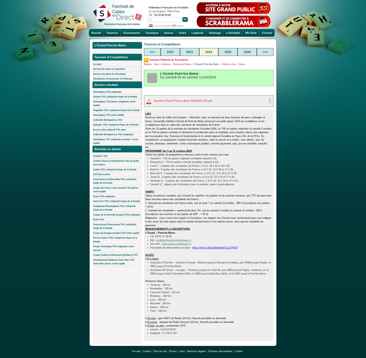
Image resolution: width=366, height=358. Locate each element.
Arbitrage (215, 32)
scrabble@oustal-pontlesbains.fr (173, 240)
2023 (189, 52)
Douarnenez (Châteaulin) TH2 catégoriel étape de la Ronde (114, 181)
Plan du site (160, 351)
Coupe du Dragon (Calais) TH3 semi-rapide (116, 233)
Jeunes (168, 32)
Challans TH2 (100, 156)
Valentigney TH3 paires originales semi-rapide (114, 103)
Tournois (112, 32)
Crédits (239, 351)
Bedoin (148, 64)
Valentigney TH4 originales (107, 92)
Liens (182, 351)
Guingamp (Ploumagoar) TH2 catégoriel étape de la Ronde (114, 208)
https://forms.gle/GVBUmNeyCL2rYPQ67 (215, 247)
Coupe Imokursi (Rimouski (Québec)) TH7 (115, 255)
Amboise (166, 64)
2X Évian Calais (101, 174)
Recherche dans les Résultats (109, 74)
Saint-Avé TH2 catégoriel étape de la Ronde (116, 201)
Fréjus (241, 64)
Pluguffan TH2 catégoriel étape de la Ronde (116, 110)
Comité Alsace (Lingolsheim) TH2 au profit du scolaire (116, 163)
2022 (170, 52)
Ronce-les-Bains (182, 64)
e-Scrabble (233, 32)
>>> (265, 52)
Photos (173, 351)
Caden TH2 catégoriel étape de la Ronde (114, 169)
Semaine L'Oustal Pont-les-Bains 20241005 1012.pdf (183, 100)
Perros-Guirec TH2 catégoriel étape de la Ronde (115, 240)
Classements (131, 32)
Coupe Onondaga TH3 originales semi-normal (114, 248)
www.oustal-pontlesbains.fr (176, 243)
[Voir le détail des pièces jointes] (269, 101)
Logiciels (198, 32)
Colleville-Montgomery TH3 (107, 120)
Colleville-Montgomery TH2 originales (113, 134)
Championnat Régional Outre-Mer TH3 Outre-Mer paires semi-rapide (113, 262)
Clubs (182, 32)
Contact (267, 32)
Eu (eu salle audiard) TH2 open (109, 129)
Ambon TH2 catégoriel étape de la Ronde (115, 96)
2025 (228, 52)
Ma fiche (251, 32)
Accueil (96, 32)
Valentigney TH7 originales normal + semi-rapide (116, 141)
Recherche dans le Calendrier (109, 69)
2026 (247, 52)
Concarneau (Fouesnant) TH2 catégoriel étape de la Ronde (114, 226)
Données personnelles (220, 351)
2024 (208, 52)
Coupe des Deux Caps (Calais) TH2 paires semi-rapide (116, 190)
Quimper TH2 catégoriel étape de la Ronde (116, 124)
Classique (151, 32)
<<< (152, 52)
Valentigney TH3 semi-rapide (108, 115)
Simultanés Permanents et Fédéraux (113, 78)
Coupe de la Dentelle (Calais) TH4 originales (116, 214)
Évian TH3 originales (104, 196)
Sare (156, 64)
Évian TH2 (98, 219)
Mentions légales (196, 351)
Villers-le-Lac (229, 64)
